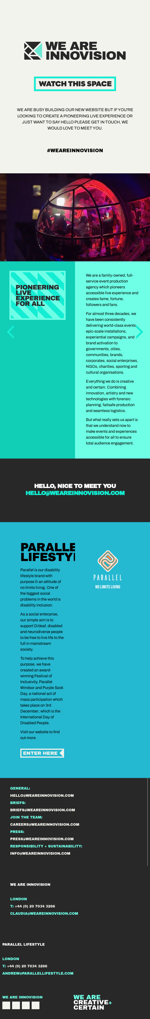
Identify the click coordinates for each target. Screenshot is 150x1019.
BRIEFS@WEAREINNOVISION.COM (42, 810)
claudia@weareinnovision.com (44, 914)
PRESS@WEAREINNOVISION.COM (42, 839)
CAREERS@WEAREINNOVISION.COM (44, 825)
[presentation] (10, 330)
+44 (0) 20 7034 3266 (35, 906)
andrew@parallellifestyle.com (37, 973)
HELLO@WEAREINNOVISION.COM (75, 493)
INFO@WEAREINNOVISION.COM (40, 853)
